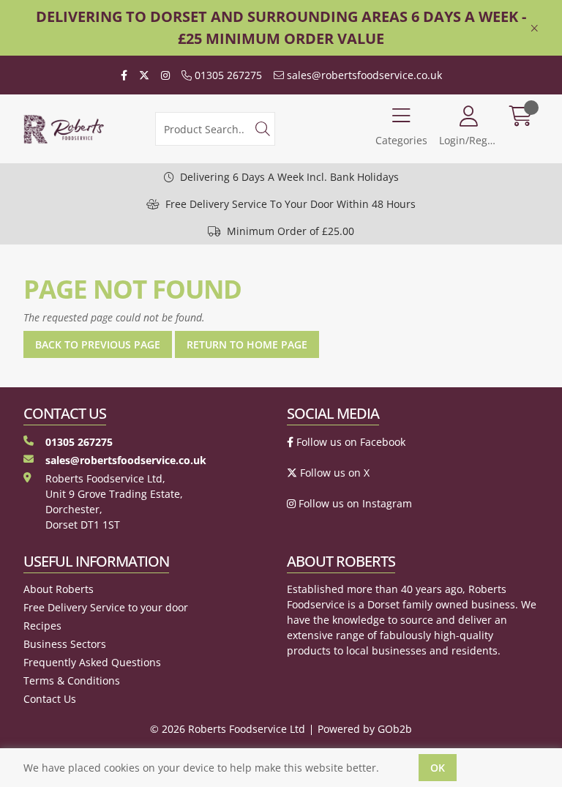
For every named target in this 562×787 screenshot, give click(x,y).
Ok (437, 768)
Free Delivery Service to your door (105, 607)
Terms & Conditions (71, 680)
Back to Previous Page (97, 344)
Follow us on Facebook (349, 442)
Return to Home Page (247, 344)
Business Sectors (64, 644)
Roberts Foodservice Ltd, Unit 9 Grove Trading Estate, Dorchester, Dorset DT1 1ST (114, 501)
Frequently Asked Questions (92, 662)
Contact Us (49, 699)
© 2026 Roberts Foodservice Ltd (227, 729)
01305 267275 (227, 75)
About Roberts (58, 589)
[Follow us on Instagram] (165, 75)
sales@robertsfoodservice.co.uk (363, 75)
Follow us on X (333, 473)
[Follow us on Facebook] (124, 75)
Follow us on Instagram (354, 503)
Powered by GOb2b (365, 729)
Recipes (42, 626)
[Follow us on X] (144, 75)
